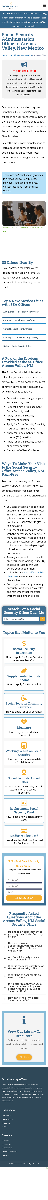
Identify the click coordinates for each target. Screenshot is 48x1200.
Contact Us (6, 1144)
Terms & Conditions (9, 1151)
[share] (42, 204)
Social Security (7, 1119)
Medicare (24, 727)
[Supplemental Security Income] (24, 671)
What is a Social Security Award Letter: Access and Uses (24, 204)
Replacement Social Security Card (24, 810)
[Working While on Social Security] (24, 745)
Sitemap (5, 1155)
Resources (6, 1123)
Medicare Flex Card (24, 836)
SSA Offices (14, 55)
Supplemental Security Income (24, 678)
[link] (6, 204)
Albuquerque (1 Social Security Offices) (21, 311)
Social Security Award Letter (24, 780)
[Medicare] (24, 722)
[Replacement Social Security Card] (24, 803)
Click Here (24, 1057)
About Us (5, 1140)
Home (4, 55)
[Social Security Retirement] (24, 643)
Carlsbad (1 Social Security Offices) (19, 320)
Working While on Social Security (24, 753)
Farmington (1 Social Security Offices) (20, 337)
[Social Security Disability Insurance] (24, 698)
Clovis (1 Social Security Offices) (17, 329)
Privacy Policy (7, 1148)
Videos (4, 1127)
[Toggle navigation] (44, 5)
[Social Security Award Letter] (24, 773)
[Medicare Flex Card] (24, 830)
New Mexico (26, 55)
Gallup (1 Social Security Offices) (18, 346)
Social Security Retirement (24, 651)
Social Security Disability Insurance (24, 705)
